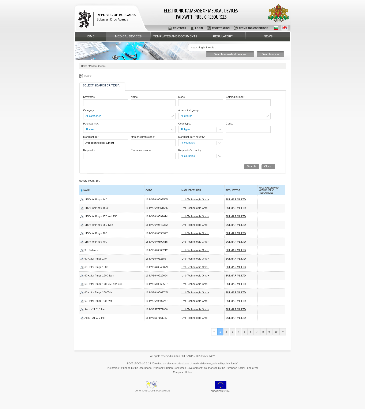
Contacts (179, 28)
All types (185, 129)
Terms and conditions (253, 28)
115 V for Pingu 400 (95, 233)
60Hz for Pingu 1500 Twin (99, 275)
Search (88, 75)
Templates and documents (175, 36)
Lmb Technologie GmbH (195, 199)
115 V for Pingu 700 (95, 241)
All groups (186, 116)
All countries (188, 142)
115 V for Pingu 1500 (96, 208)
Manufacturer (191, 190)
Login (199, 28)
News (268, 36)
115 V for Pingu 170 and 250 (100, 216)
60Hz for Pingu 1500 (96, 267)
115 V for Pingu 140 (95, 199)
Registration (221, 28)
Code (149, 190)
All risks (90, 129)
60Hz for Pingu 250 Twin (98, 292)
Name (86, 190)
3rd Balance (91, 250)
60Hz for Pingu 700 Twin (98, 301)
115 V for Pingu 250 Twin (98, 224)
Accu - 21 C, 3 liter (94, 317)
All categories (93, 116)
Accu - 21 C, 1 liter (94, 309)
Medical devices (128, 36)
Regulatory (223, 36)
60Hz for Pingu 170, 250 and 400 (103, 284)
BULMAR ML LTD (236, 199)
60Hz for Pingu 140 (95, 258)
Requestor (233, 190)
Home (90, 36)
